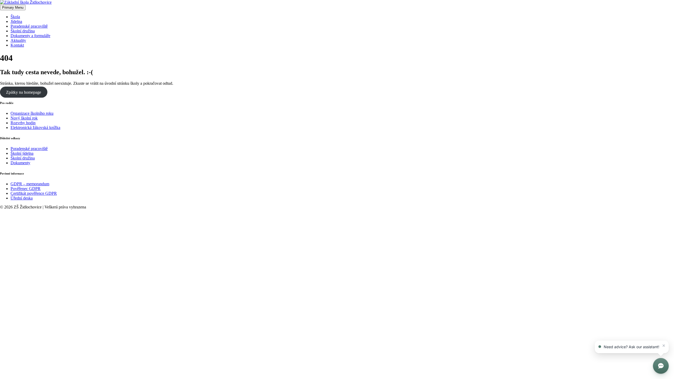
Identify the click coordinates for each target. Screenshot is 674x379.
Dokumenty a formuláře (30, 35)
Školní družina (23, 31)
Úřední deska (22, 198)
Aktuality (18, 40)
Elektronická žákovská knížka (35, 127)
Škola (15, 16)
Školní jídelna (22, 153)
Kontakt (17, 45)
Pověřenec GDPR (26, 188)
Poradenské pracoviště (29, 26)
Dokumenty (20, 163)
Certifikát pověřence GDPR (34, 193)
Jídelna (16, 21)
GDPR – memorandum (30, 184)
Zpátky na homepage (23, 92)
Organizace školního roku (32, 113)
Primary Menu (12, 7)
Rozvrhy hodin (23, 123)
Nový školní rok (24, 118)
